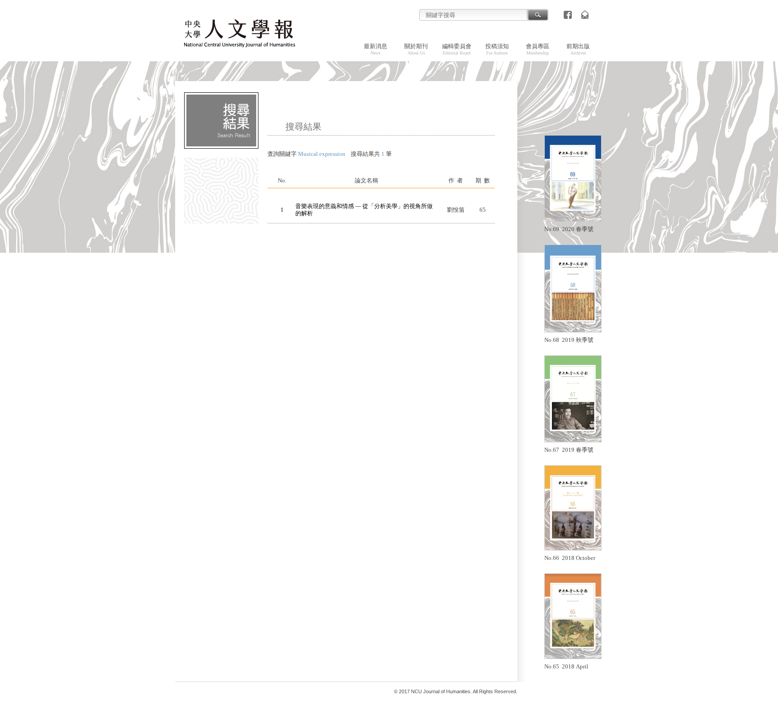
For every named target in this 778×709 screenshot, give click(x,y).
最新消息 (375, 49)
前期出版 (578, 49)
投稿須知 (497, 49)
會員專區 (537, 49)
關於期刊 (416, 49)
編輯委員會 (456, 49)
